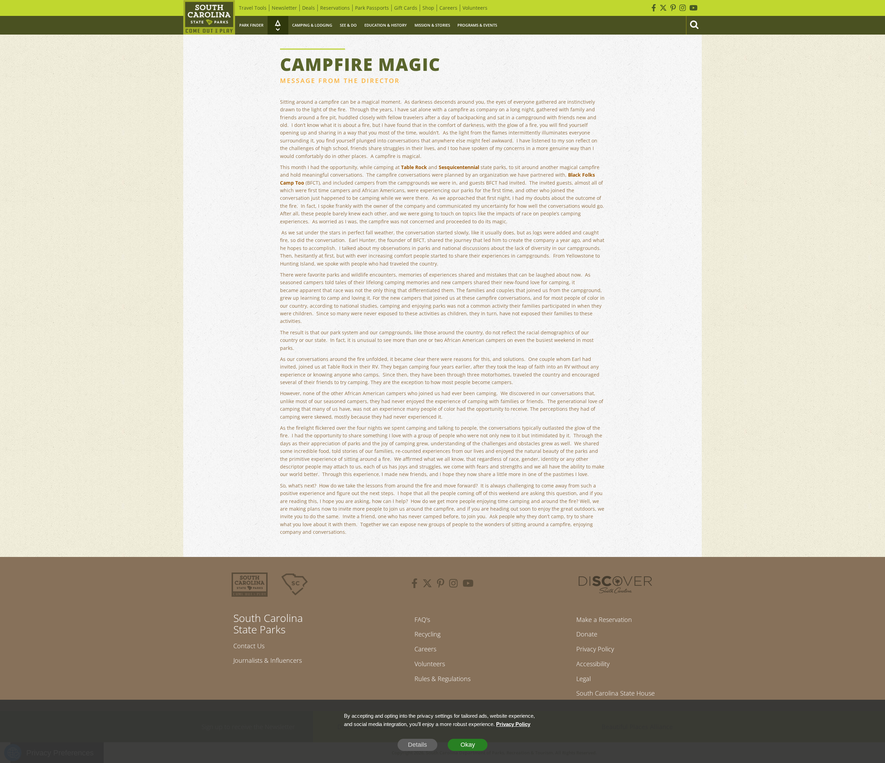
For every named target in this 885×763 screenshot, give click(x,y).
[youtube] (468, 584)
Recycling (427, 634)
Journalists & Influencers (267, 660)
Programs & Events (477, 25)
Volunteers (475, 7)
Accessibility (592, 664)
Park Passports (372, 7)
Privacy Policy (595, 649)
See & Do (348, 25)
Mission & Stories (432, 25)
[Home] (209, 17)
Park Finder (251, 25)
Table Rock (414, 167)
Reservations (335, 7)
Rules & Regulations (442, 678)
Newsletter (284, 7)
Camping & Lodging (312, 25)
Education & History (385, 25)
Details (417, 744)
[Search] (694, 25)
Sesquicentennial (459, 167)
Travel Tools (253, 7)
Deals (308, 7)
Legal (583, 678)
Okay (467, 744)
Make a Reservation (604, 619)
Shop (428, 7)
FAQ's (422, 619)
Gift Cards (405, 7)
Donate (586, 634)
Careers (448, 7)
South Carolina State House (615, 693)
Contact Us (248, 646)
